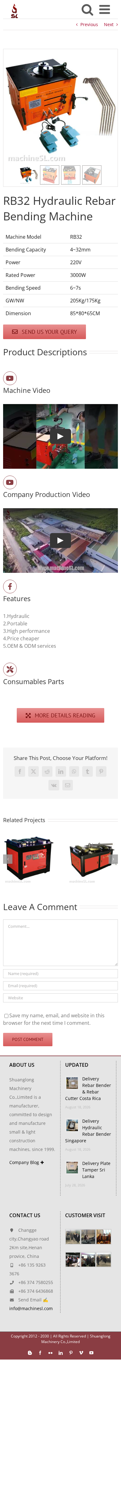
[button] (29, 175)
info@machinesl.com (31, 1308)
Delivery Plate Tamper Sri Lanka (96, 1169)
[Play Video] (60, 436)
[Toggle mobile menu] (105, 9)
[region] (60, 117)
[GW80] (92, 836)
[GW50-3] (28, 836)
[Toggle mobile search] (87, 9)
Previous (89, 24)
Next (109, 24)
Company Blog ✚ (26, 1162)
